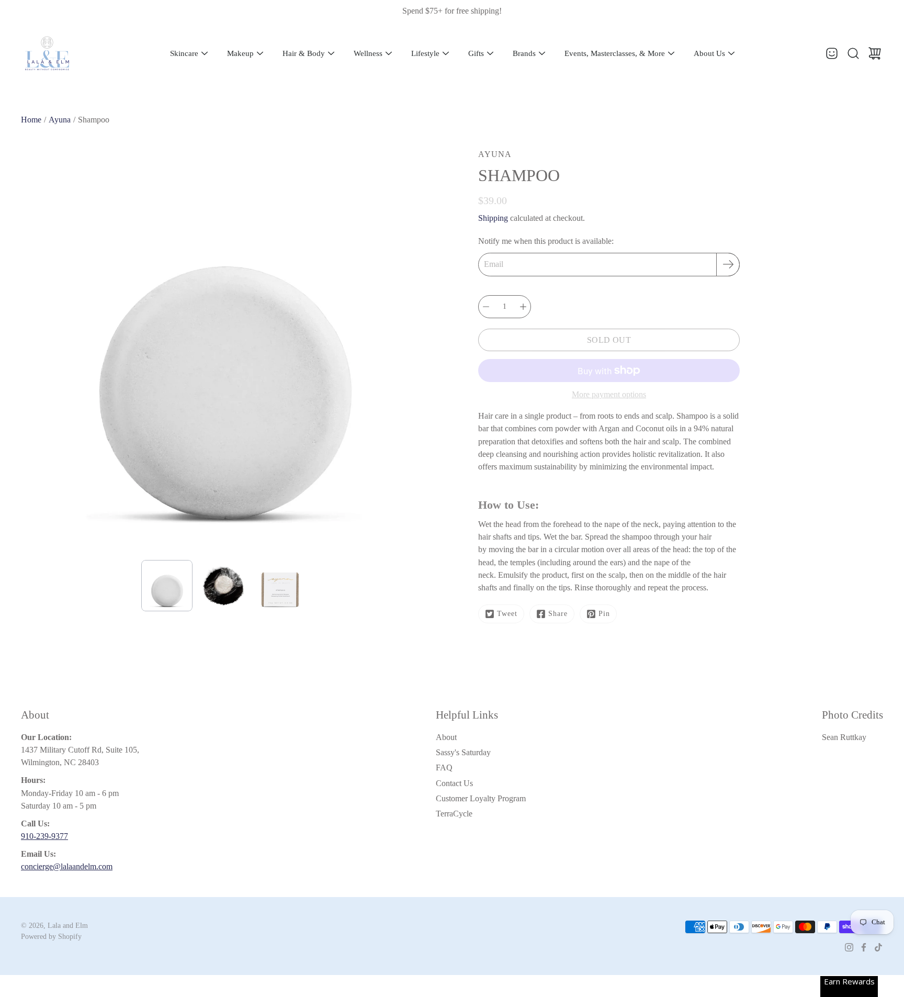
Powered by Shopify (51, 936)
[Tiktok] (878, 947)
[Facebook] (863, 947)
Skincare (184, 53)
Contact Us (454, 783)
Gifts (476, 53)
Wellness (368, 53)
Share (558, 614)
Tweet (507, 614)
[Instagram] (849, 947)
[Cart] (874, 53)
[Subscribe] (728, 264)
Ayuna (60, 119)
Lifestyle (425, 53)
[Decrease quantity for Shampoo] (486, 306)
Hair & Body (303, 53)
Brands (524, 53)
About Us (709, 53)
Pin (604, 614)
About (446, 737)
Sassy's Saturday (463, 752)
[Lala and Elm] (47, 53)
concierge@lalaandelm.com (66, 866)
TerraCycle (454, 813)
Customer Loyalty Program (481, 798)
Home (31, 119)
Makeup (240, 53)
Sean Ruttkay (844, 737)
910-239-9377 (44, 836)
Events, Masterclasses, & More (614, 53)
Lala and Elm (68, 925)
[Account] (831, 53)
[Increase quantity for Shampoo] (523, 306)
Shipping (493, 218)
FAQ (444, 767)
